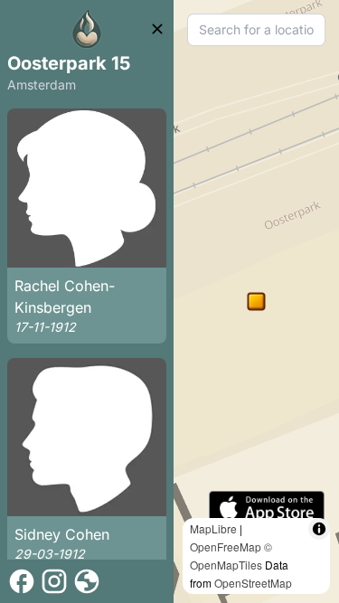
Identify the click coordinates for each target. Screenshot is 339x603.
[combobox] (256, 29)
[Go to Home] (86, 29)
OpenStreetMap (253, 582)
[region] (256, 301)
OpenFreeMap (225, 546)
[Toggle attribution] (319, 529)
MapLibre (213, 528)
